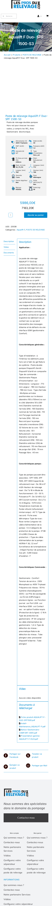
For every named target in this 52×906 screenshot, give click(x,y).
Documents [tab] (9, 252)
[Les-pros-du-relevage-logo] (16, 789)
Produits (16, 55)
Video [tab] (6, 247)
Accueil (7, 55)
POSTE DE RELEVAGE (32, 55)
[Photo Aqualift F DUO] (26, 91)
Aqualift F (21, 230)
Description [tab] (9, 241)
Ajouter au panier (36, 215)
